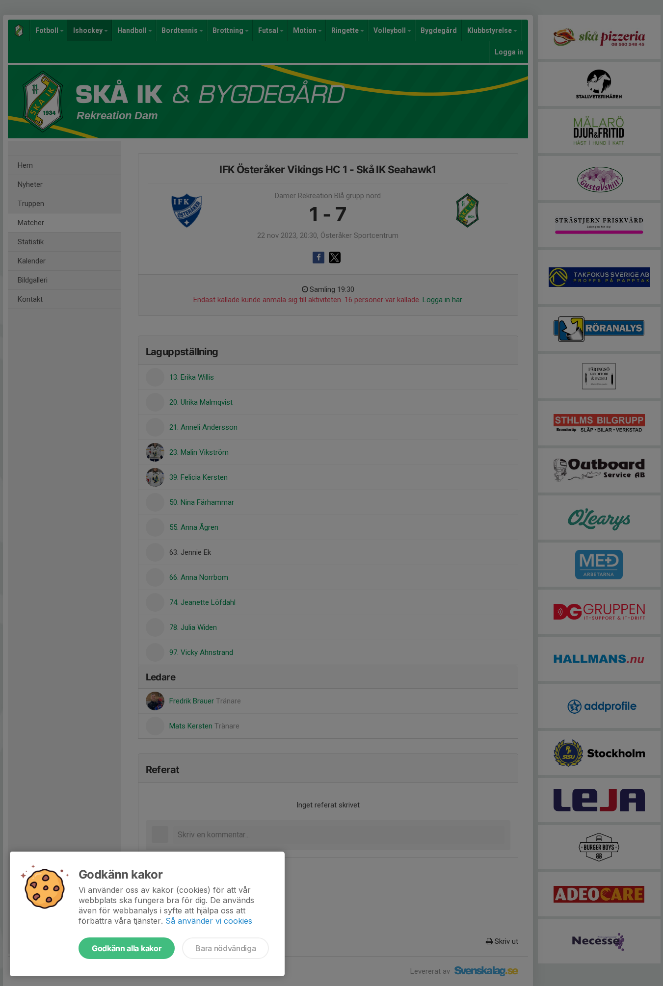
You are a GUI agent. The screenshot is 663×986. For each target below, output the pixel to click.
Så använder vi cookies (208, 921)
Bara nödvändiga (225, 948)
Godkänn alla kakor (126, 948)
